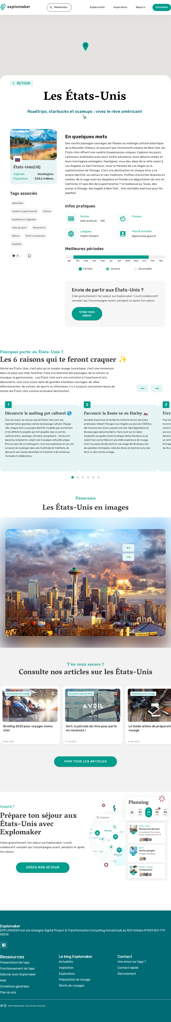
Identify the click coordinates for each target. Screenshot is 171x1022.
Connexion (161, 7)
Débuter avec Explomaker (18, 974)
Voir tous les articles (85, 761)
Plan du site (8, 992)
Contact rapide (128, 968)
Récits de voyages (71, 985)
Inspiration (120, 7)
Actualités (66, 961)
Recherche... (61, 7)
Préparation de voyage (74, 979)
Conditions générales (14, 986)
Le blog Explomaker (76, 956)
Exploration (97, 7)
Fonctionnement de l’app (17, 968)
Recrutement (127, 974)
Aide (3, 980)
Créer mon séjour (87, 313)
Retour (23, 83)
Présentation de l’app (14, 962)
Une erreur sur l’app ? (132, 961)
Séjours (140, 7)
